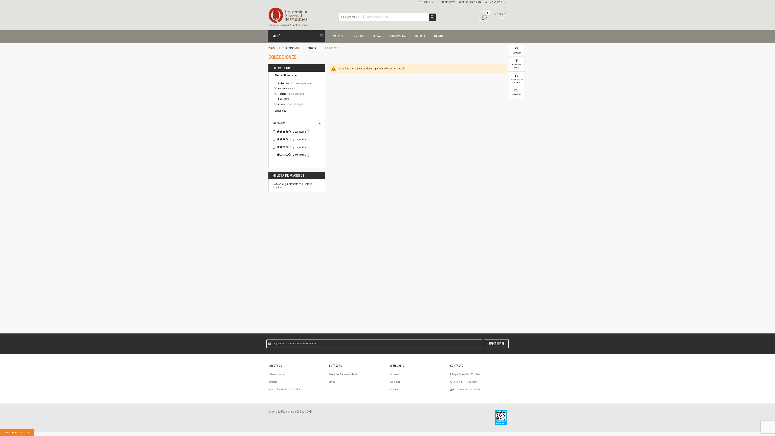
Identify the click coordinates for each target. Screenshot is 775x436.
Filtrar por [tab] (281, 68)
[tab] (297, 90)
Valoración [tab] (279, 123)
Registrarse (395, 389)
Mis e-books (396, 381)
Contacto (272, 381)
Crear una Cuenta (471, 2)
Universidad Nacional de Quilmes (285, 389)
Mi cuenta (394, 374)
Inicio (271, 48)
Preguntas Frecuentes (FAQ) (343, 374)
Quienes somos (276, 374)
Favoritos (450, 2)
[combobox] (387, 17)
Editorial (312, 48)
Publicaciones (291, 48)
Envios (332, 381)
